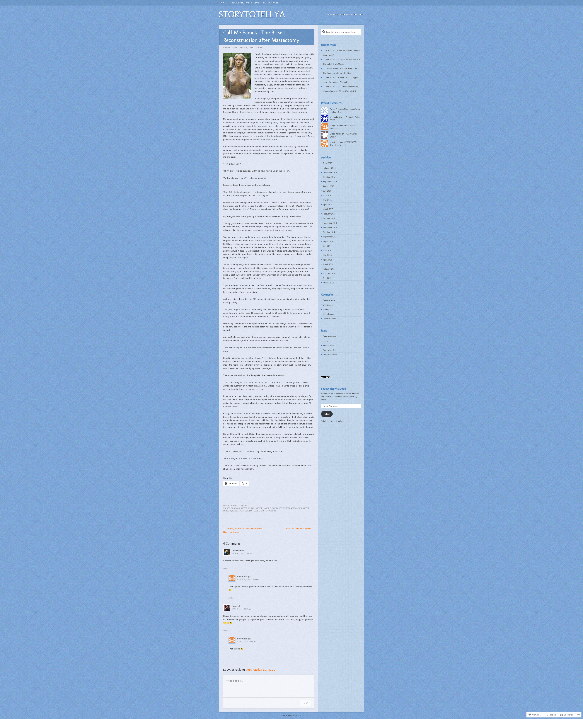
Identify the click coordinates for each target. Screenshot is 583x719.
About (224, 2)
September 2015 (330, 182)
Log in (325, 341)
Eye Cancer (328, 305)
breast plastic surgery (267, 508)
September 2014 (330, 237)
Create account (329, 336)
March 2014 (328, 264)
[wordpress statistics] (325, 377)
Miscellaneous (329, 314)
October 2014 (329, 232)
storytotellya (252, 14)
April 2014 (327, 260)
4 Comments (259, 48)
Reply (225, 568)
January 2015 (329, 218)
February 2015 (329, 214)
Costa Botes (335, 109)
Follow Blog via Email (333, 388)
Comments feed (330, 350)
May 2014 (327, 255)
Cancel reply (269, 670)
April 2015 (327, 205)
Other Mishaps (329, 319)
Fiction (326, 309)
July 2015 (327, 191)
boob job (235, 508)
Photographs (270, 2)
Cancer (235, 511)
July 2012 (327, 278)
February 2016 (329, 168)
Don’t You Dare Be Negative (298, 528)
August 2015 (328, 186)
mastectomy (246, 511)
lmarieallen (238, 550)
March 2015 (328, 209)
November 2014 (330, 228)
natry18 (236, 606)
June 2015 (327, 195)
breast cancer (248, 508)
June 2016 (327, 163)
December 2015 (330, 172)
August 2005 (328, 283)
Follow (327, 414)
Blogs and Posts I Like (245, 2)
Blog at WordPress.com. (292, 715)
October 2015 (329, 177)
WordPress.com (330, 355)
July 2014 (327, 246)
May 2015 (327, 200)
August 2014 (328, 241)
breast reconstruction (290, 508)
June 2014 (327, 250)
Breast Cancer (240, 505)
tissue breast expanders (264, 511)
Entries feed (328, 345)
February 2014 (329, 269)
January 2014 (329, 273)
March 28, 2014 (245, 48)
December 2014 (330, 223)
